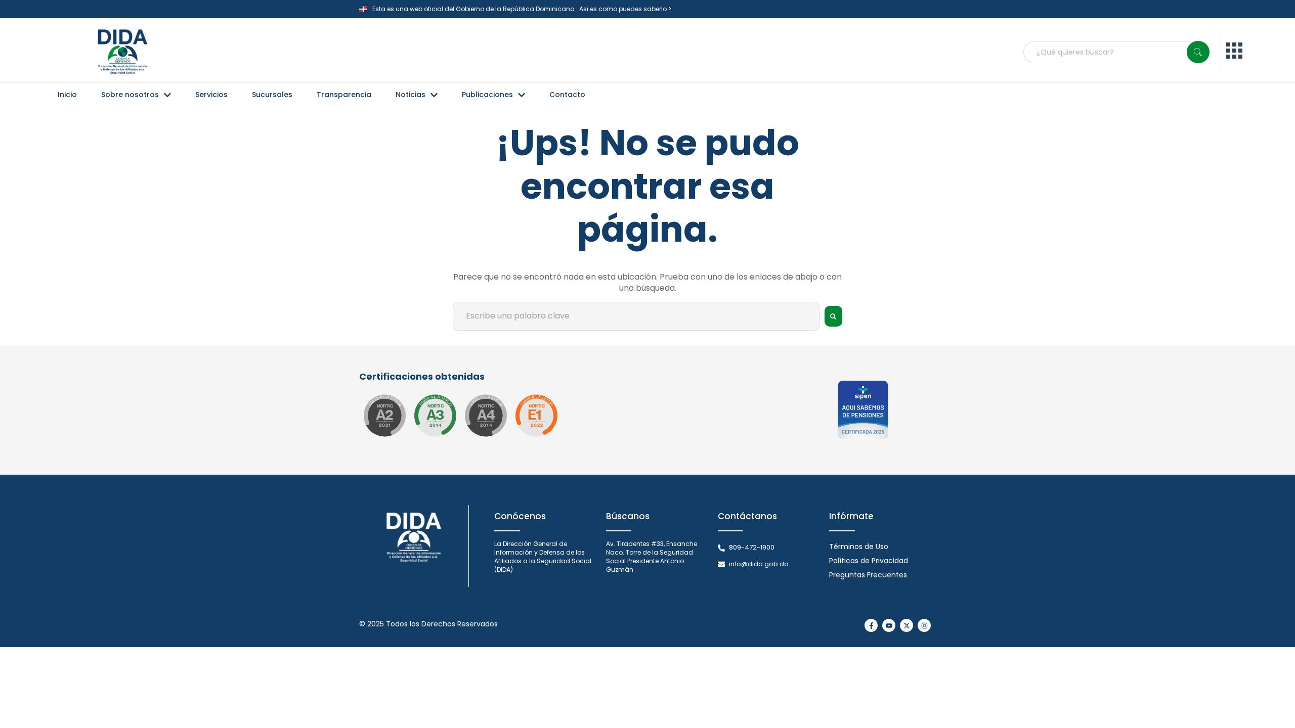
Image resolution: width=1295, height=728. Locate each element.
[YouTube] (888, 625)
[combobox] (1116, 52)
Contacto (567, 94)
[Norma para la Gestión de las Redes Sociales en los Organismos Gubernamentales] (536, 415)
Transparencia (344, 94)
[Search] (1198, 52)
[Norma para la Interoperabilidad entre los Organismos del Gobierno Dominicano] (485, 415)
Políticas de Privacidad (868, 561)
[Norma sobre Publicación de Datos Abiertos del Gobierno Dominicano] (435, 415)
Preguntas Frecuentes (868, 575)
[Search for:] (636, 316)
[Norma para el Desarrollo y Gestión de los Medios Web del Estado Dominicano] (384, 415)
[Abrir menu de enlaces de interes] (1234, 52)
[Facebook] (871, 625)
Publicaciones (487, 94)
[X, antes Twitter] (906, 625)
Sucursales (272, 94)
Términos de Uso (858, 546)
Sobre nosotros (130, 94)
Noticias (410, 94)
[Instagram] (924, 625)
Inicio (67, 94)
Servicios (211, 94)
